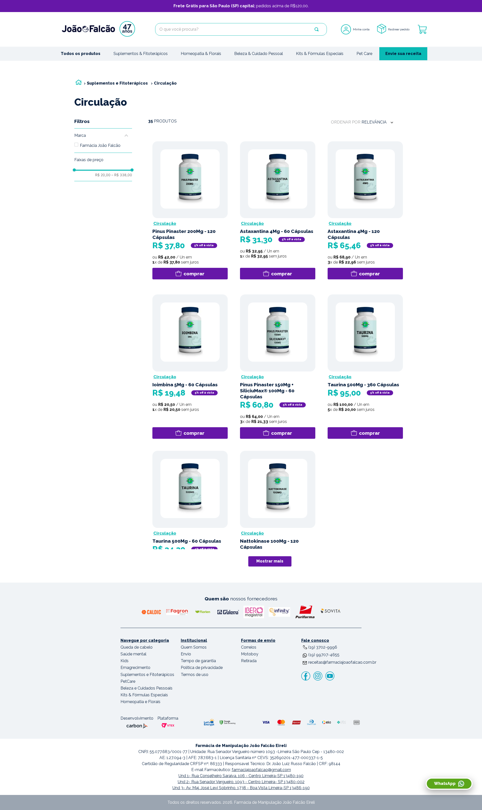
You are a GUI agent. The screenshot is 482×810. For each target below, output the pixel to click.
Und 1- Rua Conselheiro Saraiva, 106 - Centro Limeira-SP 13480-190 (241, 775)
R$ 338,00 (121, 175)
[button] (103, 136)
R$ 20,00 (102, 175)
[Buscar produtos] (317, 29)
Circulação (165, 83)
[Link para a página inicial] (78, 83)
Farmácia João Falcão (100, 145)
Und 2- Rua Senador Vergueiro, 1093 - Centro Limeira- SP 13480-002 (241, 781)
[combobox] (241, 29)
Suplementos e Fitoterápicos (117, 83)
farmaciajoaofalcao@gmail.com (261, 769)
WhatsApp (445, 783)
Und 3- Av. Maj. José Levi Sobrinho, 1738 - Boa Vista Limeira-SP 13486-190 (241, 787)
